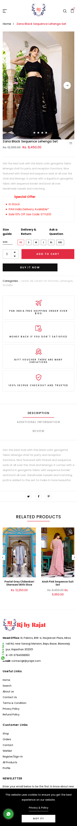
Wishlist (7, 751)
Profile (6, 768)
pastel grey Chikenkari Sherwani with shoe (19, 583)
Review (39, 431)
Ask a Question (56, 231)
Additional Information (38, 422)
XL (51, 242)
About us (8, 691)
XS (20, 242)
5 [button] (46, 133)
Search (7, 686)
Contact (8, 745)
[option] (38, 85)
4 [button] (42, 133)
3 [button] (38, 133)
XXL (60, 242)
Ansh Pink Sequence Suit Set (58, 583)
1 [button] (30, 133)
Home (7, 24)
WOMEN (8, 285)
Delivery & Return (28, 231)
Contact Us (10, 697)
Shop (6, 733)
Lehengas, (66, 281)
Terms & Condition (14, 703)
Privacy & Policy (38, 807)
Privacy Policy (11, 709)
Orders (7, 739)
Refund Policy (11, 714)
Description (38, 413)
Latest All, (27, 281)
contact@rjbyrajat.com (26, 661)
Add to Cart (47, 254)
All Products (10, 762)
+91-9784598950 (19, 655)
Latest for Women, (47, 281)
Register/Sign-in (13, 756)
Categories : (11, 281)
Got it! (38, 818)
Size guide (7, 231)
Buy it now (30, 267)
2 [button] (34, 133)
